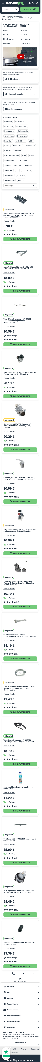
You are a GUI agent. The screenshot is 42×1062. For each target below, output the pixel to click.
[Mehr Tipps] (38, 1027)
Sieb (24, 155)
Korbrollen (8, 141)
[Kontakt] (38, 998)
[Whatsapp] (29, 3)
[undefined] (36, 973)
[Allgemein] (38, 986)
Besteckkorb (19, 121)
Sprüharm (23, 160)
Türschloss (21, 175)
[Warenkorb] (33, 3)
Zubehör (21, 180)
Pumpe (7, 146)
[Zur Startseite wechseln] (15, 3)
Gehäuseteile (23, 131)
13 (33, 973)
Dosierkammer (21, 126)
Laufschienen (20, 141)
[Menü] (3, 3)
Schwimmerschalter (11, 155)
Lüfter (31, 141)
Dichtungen (8, 126)
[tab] (20, 79)
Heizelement (22, 136)
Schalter (7, 150)
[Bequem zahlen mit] (38, 1015)
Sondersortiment (10, 160)
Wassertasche (9, 180)
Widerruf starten (21, 1043)
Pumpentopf (17, 146)
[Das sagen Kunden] (38, 1021)
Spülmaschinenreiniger (12, 165)
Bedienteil (8, 121)
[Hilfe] (38, 992)
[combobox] (8, 9)
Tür (17, 170)
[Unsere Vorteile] (38, 1004)
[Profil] (37, 3)
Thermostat (8, 170)
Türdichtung (26, 170)
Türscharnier (8, 175)
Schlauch (17, 150)
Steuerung (28, 165)
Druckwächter (9, 131)
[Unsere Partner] (38, 1009)
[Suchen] (16, 9)
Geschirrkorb (9, 136)
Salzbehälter (30, 146)
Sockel (31, 155)
